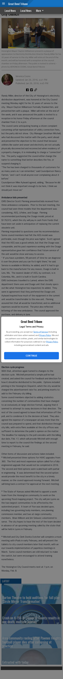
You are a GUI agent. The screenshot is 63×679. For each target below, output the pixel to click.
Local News (10, 11)
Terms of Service (40, 331)
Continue (31, 355)
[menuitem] (40, 10)
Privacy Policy (45, 335)
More (38, 11)
